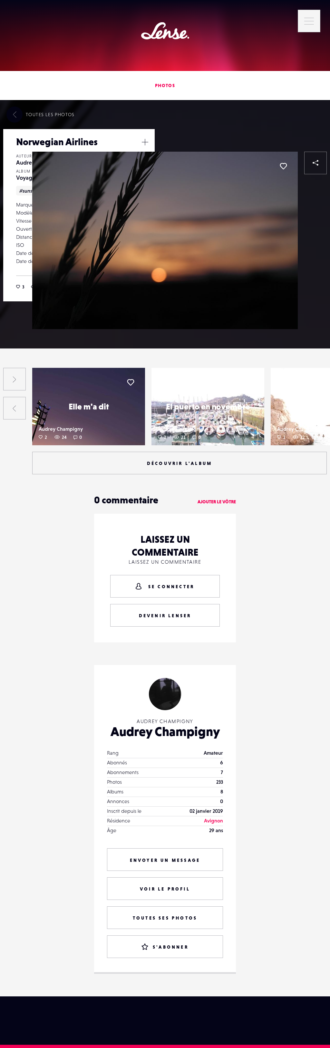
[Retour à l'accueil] (165, 30)
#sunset (28, 191)
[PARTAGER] (315, 163)
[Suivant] (14, 379)
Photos (165, 85)
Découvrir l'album (179, 463)
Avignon (213, 820)
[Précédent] (14, 408)
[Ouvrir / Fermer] (145, 142)
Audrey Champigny (61, 429)
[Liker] (283, 166)
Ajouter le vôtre (217, 501)
